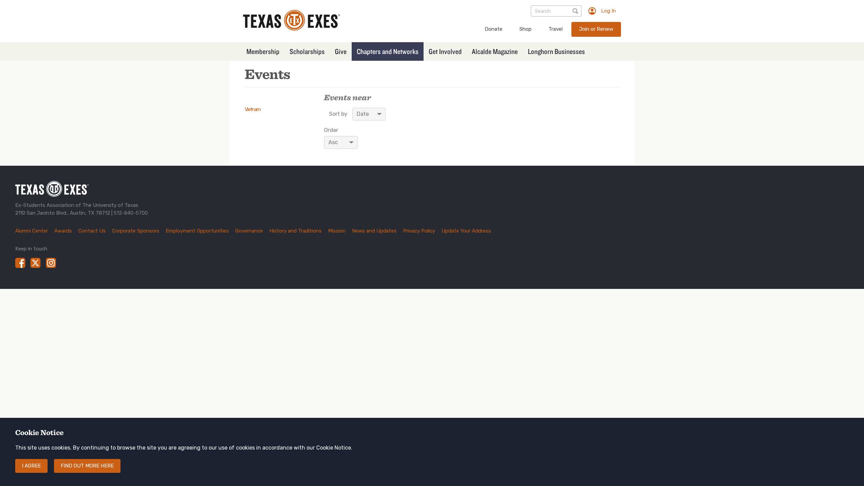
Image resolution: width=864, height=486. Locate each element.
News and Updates (374, 231)
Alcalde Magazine (495, 51)
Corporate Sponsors (135, 231)
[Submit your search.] (576, 11)
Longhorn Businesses (556, 51)
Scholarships (307, 51)
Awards (63, 231)
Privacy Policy (419, 231)
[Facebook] (20, 263)
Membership (262, 51)
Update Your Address (466, 231)
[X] (35, 263)
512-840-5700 (131, 213)
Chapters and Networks (387, 51)
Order (331, 130)
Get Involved (445, 51)
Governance (249, 231)
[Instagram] (51, 263)
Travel (555, 29)
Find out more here (87, 466)
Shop (525, 29)
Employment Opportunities (197, 231)
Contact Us (92, 231)
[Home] (291, 29)
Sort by (338, 114)
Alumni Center (31, 231)
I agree (31, 466)
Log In (608, 11)
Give (341, 51)
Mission (337, 231)
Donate (494, 29)
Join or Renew (596, 29)
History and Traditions (295, 231)
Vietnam (252, 109)
